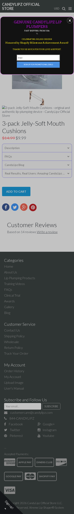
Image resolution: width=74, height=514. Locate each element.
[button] (69, 20)
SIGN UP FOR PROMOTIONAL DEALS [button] (38, 64)
